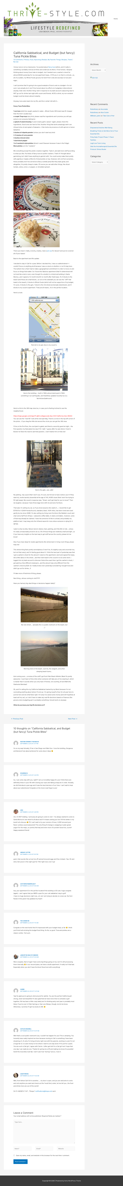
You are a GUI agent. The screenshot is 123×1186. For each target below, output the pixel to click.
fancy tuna (51, 67)
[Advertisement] (99, 50)
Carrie (22, 989)
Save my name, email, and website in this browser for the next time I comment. (42, 1155)
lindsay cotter (25, 852)
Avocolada (104, 109)
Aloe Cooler (105, 112)
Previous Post (17, 719)
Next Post (72, 719)
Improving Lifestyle (40, 60)
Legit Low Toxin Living (97, 143)
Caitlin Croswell (26, 1029)
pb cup (49, 251)
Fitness (26, 60)
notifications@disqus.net (43, 1091)
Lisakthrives (24, 1074)
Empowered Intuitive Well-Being (101, 128)
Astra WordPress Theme (72, 1181)
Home (116, 19)
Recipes (64, 60)
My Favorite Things (54, 60)
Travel (70, 60)
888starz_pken (95, 116)
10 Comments (18, 60)
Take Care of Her (108, 116)
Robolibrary (94, 109)
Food (31, 60)
